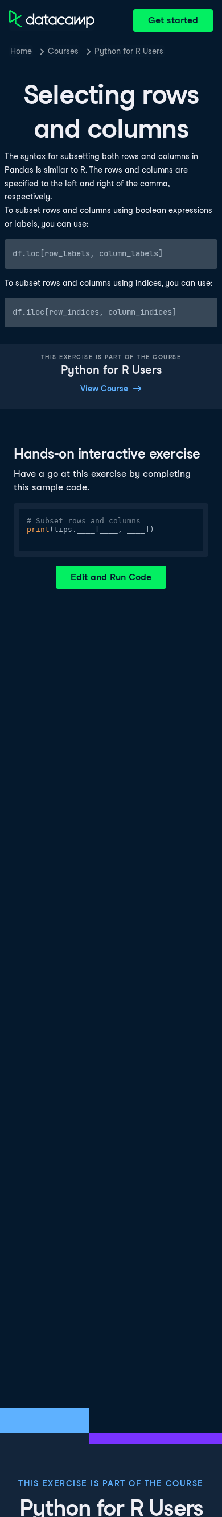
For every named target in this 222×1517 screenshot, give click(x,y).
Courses (63, 51)
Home (21, 51)
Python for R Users (128, 51)
